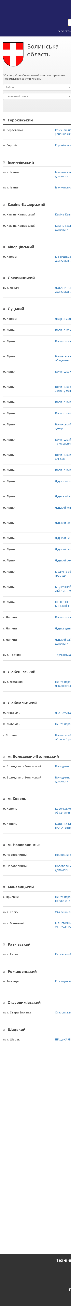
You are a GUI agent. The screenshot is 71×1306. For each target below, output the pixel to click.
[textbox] (36, 87)
